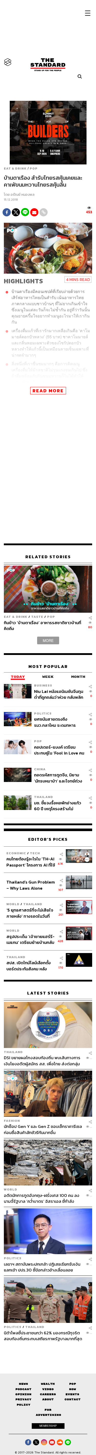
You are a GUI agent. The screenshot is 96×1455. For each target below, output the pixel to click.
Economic (16, 853)
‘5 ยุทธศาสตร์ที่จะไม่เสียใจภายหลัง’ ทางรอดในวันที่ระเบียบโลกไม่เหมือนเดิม (29, 913)
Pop (72, 1383)
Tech (35, 853)
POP (34, 168)
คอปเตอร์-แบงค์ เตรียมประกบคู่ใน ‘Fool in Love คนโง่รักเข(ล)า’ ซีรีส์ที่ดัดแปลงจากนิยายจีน (59, 750)
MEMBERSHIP (48, 1426)
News (23, 1383)
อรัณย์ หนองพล (22, 194)
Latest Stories (48, 993)
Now (72, 1389)
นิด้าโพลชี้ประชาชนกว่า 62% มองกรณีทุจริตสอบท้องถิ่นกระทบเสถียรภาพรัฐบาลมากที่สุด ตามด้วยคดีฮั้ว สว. (43, 1335)
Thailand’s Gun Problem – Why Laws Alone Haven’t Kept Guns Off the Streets (30, 885)
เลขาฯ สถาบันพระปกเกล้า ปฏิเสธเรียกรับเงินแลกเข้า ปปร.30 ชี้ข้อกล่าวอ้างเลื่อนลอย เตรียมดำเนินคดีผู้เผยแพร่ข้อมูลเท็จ (42, 1267)
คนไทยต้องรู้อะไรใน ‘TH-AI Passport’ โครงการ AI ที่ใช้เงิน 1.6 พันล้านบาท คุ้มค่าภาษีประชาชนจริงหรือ (30, 862)
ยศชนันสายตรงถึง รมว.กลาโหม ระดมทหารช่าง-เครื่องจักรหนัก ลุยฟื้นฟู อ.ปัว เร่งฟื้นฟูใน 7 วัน (59, 722)
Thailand (43, 796)
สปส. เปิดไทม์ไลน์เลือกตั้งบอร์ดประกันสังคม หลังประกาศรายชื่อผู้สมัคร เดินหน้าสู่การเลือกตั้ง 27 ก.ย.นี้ (30, 965)
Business (43, 685)
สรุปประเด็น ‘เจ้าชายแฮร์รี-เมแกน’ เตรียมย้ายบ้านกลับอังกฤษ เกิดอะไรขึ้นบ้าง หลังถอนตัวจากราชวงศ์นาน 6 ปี (30, 939)
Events (72, 1394)
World (12, 904)
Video (48, 1389)
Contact (73, 1399)
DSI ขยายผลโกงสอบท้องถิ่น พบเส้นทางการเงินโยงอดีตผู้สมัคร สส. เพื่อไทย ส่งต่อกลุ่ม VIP (42, 1060)
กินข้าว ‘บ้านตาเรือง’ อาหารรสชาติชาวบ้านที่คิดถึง (42, 625)
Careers (48, 1394)
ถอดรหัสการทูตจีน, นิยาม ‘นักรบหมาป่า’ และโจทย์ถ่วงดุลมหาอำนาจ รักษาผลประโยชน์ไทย (58, 778)
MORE (48, 640)
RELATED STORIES (48, 557)
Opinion (23, 1394)
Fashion (12, 1120)
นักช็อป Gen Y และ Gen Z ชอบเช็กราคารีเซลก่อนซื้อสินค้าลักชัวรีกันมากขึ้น (43, 1129)
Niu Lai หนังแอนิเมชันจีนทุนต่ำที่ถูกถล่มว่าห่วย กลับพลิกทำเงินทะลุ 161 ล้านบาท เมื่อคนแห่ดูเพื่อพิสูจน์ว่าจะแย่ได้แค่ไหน (58, 694)
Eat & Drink (15, 168)
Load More (48, 1350)
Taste (37, 616)
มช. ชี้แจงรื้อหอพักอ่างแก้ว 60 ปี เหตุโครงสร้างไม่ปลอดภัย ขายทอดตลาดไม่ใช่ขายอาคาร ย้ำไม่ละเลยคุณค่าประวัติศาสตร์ (58, 806)
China (40, 769)
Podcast (23, 1389)
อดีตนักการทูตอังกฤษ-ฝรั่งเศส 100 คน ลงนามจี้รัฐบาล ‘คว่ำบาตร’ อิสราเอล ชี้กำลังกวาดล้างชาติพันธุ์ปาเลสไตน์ (41, 1198)
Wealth (48, 1383)
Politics (43, 713)
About (48, 1399)
